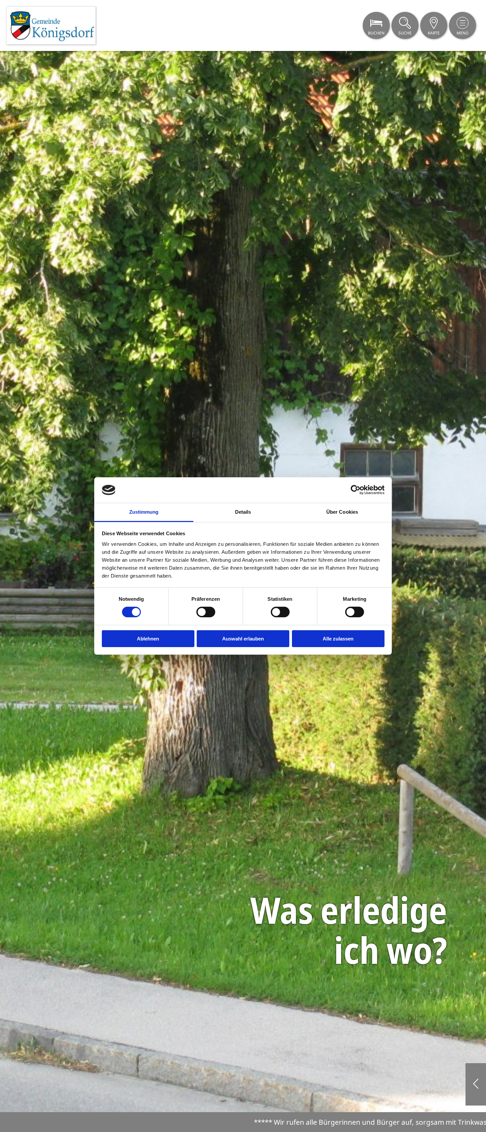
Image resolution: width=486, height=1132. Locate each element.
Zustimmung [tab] (144, 512)
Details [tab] (243, 512)
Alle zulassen (338, 638)
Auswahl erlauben (243, 638)
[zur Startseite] (51, 25)
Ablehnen (148, 638)
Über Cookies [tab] (342, 512)
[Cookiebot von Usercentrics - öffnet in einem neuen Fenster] (356, 490)
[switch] (205, 612)
